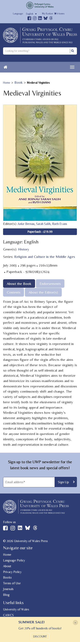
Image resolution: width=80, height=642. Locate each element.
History (23, 249)
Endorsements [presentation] (50, 283)
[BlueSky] (45, 19)
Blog (6, 595)
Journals (8, 589)
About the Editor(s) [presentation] (43, 292)
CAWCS (8, 615)
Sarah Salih (43, 224)
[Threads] (51, 19)
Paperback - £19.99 (40, 232)
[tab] (19, 283)
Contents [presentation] (13, 292)
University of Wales (16, 609)
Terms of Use (12, 583)
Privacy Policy (12, 572)
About (7, 566)
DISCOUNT (40, 636)
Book (18, 82)
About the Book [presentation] (19, 283)
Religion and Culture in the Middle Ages (44, 256)
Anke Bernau (25, 224)
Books (7, 577)
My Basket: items (53, 13)
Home (6, 82)
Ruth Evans (59, 224)
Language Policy (14, 560)
